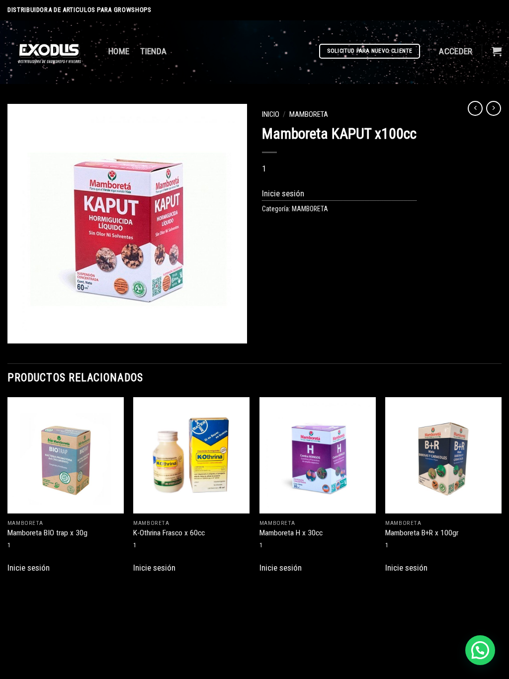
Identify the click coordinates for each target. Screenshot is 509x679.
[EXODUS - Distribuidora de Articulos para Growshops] (50, 52)
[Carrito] (497, 51)
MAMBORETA (308, 114)
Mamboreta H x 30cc (291, 532)
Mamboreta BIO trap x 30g (47, 532)
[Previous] (7, 490)
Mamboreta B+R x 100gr (421, 532)
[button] (480, 650)
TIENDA (153, 51)
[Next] (501, 490)
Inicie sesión (283, 193)
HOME (118, 51)
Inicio (270, 114)
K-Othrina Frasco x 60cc (169, 532)
